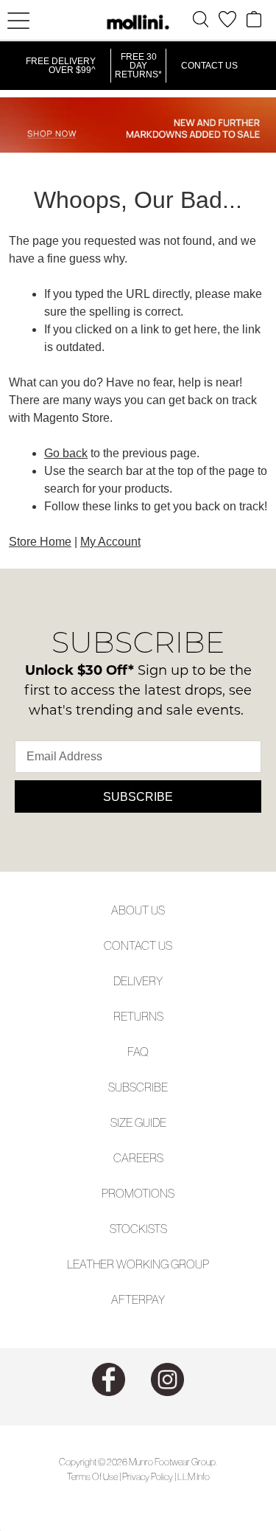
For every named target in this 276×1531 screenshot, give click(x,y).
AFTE (124, 1299)
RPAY (151, 1299)
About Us (138, 910)
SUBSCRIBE (138, 1087)
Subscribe (138, 797)
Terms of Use (92, 1476)
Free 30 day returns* (138, 66)
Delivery (138, 980)
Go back (66, 453)
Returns (138, 1016)
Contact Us (209, 65)
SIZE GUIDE (138, 1122)
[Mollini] (138, 22)
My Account (110, 541)
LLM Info (193, 1476)
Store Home (40, 541)
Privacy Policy (147, 1476)
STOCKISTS (138, 1228)
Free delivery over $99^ (61, 65)
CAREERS (138, 1157)
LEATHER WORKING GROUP (138, 1264)
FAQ (138, 1051)
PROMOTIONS (138, 1193)
